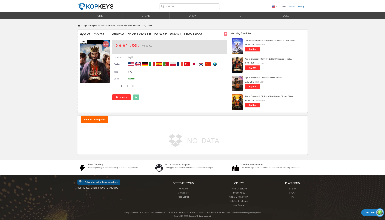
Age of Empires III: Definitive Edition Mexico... (264, 77)
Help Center (183, 196)
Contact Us (183, 192)
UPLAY (193, 15)
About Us (183, 188)
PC (239, 15)
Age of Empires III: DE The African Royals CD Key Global (269, 96)
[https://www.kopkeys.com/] (95, 5)
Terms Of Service (238, 188)
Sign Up (301, 6)
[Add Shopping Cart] (136, 97)
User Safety (238, 204)
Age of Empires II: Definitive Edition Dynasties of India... (268, 58)
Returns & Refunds (238, 200)
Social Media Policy (238, 196)
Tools (285, 15)
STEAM (146, 15)
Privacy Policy (238, 192)
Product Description (94, 119)
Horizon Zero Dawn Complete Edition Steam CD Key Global (270, 40)
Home (99, 15)
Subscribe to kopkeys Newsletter (102, 182)
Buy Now (121, 97)
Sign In (292, 6)
